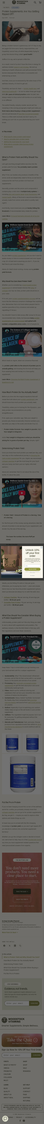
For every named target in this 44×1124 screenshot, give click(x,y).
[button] (5, 1119)
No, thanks (32, 575)
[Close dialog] (41, 547)
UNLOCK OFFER (32, 569)
